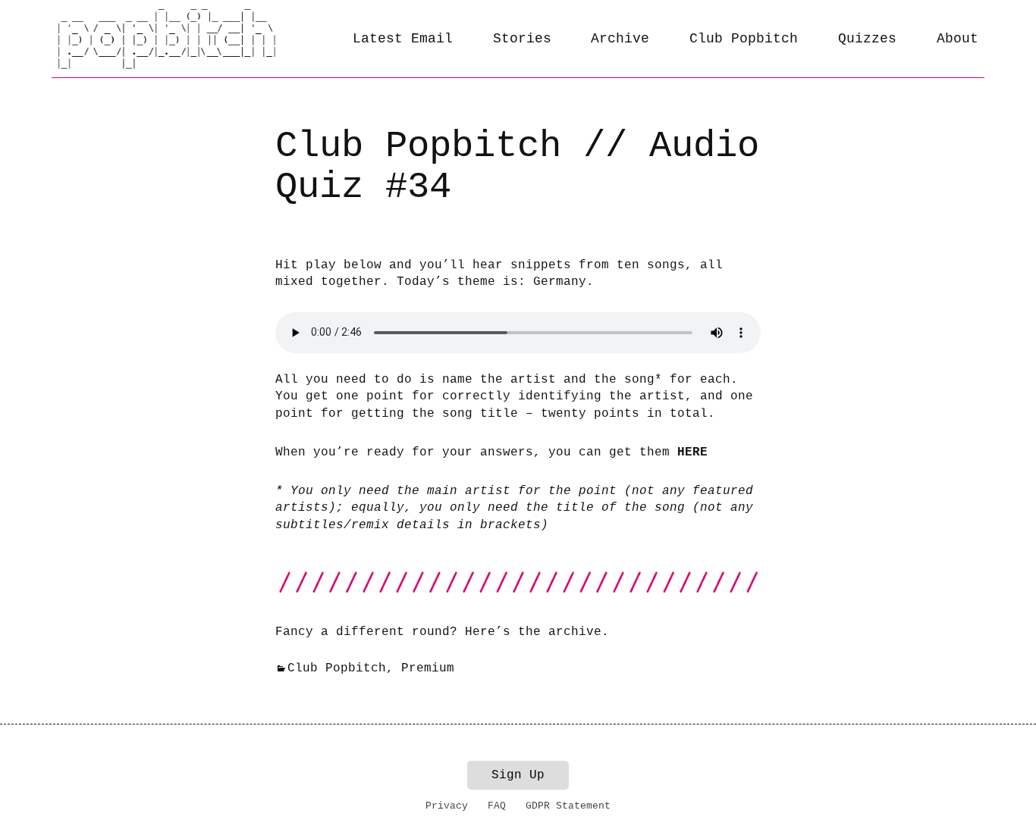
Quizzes (867, 38)
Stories (522, 38)
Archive (620, 38)
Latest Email (403, 38)
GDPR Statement (568, 806)
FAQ (497, 806)
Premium (427, 668)
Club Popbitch (743, 38)
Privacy (446, 806)
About (957, 38)
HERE (692, 452)
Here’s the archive (533, 632)
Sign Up (518, 775)
